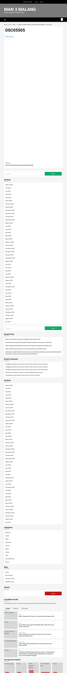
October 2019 (9, 315)
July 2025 (8, 191)
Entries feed (9, 575)
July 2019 (8, 321)
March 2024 (8, 239)
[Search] (62, 19)
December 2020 (9, 286)
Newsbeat (8, 542)
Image (41, 2)
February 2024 (9, 242)
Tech (6, 555)
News (6, 539)
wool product (9, 372)
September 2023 (10, 258)
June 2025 (8, 194)
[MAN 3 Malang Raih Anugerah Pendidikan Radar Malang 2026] (8, 612)
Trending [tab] (24, 608)
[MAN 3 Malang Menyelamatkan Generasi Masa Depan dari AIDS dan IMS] (10, 640)
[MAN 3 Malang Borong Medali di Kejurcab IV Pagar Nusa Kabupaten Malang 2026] (11, 632)
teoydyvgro (8, 375)
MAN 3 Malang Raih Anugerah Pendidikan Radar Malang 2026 (22, 339)
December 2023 (9, 248)
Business (7, 532)
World (7, 562)
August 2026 (9, 184)
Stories (7, 552)
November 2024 (9, 213)
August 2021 (9, 280)
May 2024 (8, 232)
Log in (7, 572)
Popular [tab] (15, 608)
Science (7, 545)
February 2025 (9, 204)
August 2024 (9, 223)
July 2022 (8, 274)
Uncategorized (9, 558)
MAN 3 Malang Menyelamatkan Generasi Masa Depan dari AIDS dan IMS (25, 348)
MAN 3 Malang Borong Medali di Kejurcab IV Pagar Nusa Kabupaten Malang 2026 (28, 345)
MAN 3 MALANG (20, 9)
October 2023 (9, 255)
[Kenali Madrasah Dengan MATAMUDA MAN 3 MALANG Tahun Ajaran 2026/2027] (6, 622)
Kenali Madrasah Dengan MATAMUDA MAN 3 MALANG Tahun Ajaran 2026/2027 (28, 342)
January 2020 (9, 309)
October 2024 (9, 216)
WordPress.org (9, 581)
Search (7, 587)
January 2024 (9, 245)
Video (36, 2)
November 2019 (9, 312)
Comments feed (9, 578)
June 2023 (8, 267)
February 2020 (9, 306)
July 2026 (8, 188)
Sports (7, 549)
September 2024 (10, 219)
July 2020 (8, 290)
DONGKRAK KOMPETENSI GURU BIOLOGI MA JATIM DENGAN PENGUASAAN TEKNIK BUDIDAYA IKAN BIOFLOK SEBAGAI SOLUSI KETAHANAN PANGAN (33, 353)
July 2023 (8, 264)
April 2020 (8, 299)
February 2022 (9, 277)
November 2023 (9, 251)
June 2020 (8, 293)
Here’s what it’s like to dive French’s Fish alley (35, 364)
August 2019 (9, 318)
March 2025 (8, 200)
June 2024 (8, 229)
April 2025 (8, 197)
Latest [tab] (7, 608)
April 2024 (8, 235)
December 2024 (9, 210)
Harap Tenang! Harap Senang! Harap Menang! (19, 164)
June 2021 (8, 283)
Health (7, 535)
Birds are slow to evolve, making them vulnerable (29, 372)
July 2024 (8, 226)
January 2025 (9, 207)
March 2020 (8, 302)
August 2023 (9, 261)
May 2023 (8, 270)
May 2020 (8, 296)
